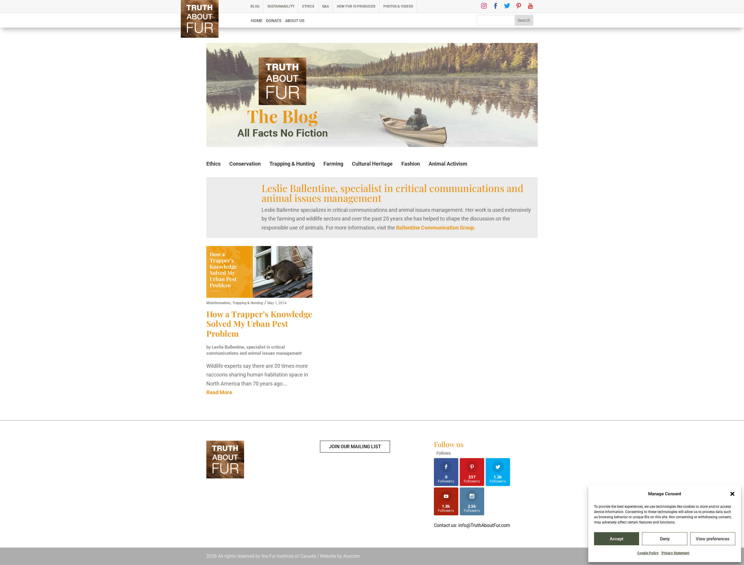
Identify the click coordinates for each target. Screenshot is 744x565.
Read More (219, 392)
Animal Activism (448, 164)
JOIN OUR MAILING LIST (355, 446)
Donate (274, 21)
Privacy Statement (675, 553)
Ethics (308, 6)
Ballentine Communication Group (435, 228)
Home (256, 21)
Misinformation (218, 303)
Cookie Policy (648, 553)
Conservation (245, 164)
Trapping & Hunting (292, 164)
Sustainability (280, 6)
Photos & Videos (398, 6)
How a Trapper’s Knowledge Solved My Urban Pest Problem (259, 323)
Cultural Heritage (372, 164)
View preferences (712, 538)
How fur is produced (356, 6)
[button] (732, 494)
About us (295, 21)
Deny (665, 538)
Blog (255, 6)
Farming (333, 164)
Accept (616, 538)
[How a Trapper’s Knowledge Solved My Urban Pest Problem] (259, 273)
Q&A (325, 6)
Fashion (410, 164)
